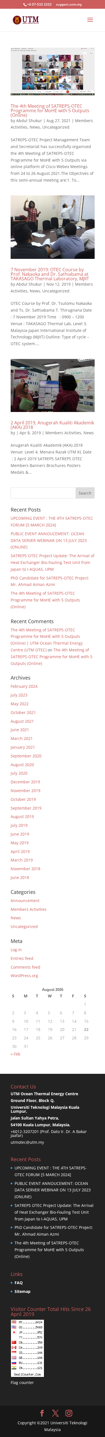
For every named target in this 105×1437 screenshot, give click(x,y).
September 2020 (26, 756)
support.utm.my (69, 4)
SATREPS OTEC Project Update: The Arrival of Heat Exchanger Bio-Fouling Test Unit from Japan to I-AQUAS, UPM (52, 562)
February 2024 (24, 686)
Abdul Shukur (29, 120)
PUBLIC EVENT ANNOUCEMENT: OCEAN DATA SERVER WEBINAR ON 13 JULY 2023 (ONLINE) (49, 540)
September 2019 (26, 808)
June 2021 (20, 729)
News (35, 127)
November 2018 (25, 868)
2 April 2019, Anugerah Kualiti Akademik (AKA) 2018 (52, 425)
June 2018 (20, 877)
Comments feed (25, 967)
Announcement (25, 900)
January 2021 (23, 747)
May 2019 (20, 842)
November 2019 (25, 790)
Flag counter (22, 1382)
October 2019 (23, 799)
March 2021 (22, 738)
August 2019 (22, 816)
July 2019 (19, 825)
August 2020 (22, 764)
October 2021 (23, 712)
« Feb (15, 1054)
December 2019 (25, 781)
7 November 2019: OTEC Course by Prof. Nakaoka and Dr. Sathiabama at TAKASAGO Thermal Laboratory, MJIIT (50, 274)
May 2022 (20, 703)
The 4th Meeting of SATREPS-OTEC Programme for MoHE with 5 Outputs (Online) (50, 110)
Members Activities (63, 432)
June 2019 (20, 834)
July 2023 (19, 695)
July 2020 (19, 773)
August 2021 (22, 721)
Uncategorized (55, 127)
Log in (16, 949)
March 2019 (22, 860)
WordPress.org (24, 975)
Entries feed (22, 958)
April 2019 (20, 851)
